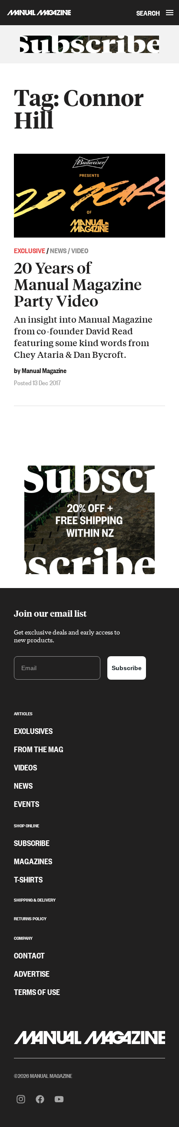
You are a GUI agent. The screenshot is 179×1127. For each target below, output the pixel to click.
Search (148, 12)
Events (26, 803)
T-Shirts (28, 879)
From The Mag (38, 749)
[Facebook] (40, 1099)
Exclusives (33, 730)
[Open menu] (169, 12)
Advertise (32, 973)
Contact (29, 955)
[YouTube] (59, 1099)
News (23, 785)
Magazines (33, 861)
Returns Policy (30, 918)
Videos (25, 767)
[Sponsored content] (89, 44)
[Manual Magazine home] (35, 13)
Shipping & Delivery (35, 899)
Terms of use (37, 991)
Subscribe (127, 667)
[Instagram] (21, 1099)
